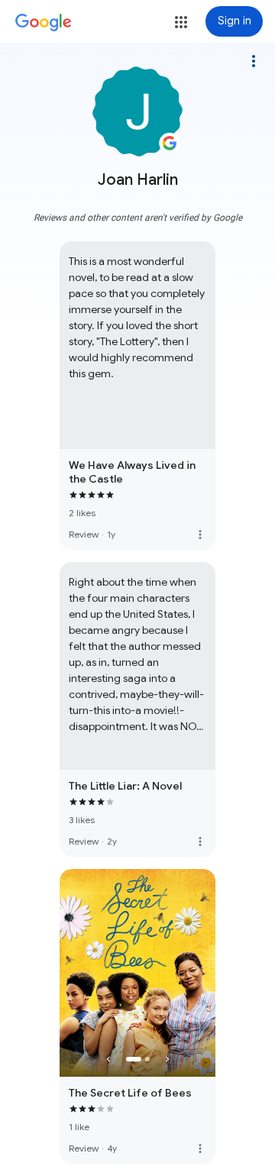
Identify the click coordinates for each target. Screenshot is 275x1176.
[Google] (43, 23)
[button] (181, 22)
